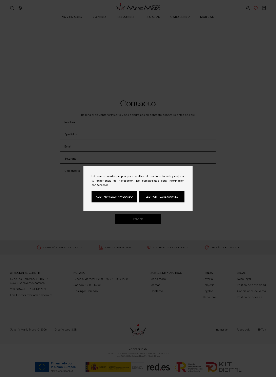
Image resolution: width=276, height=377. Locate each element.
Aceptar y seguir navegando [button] (114, 196)
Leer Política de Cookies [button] (162, 196)
